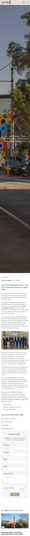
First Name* (7, 445)
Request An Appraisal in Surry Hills (12, 407)
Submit (15, 494)
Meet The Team (7, 404)
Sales (6, 136)
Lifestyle (23, 136)
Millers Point (14, 392)
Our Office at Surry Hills (9, 409)
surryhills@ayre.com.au (7, 428)
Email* (5, 466)
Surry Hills (12, 394)
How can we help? (8, 473)
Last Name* (7, 452)
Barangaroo (4, 394)
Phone (5, 459)
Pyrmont (20, 392)
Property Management (14, 136)
